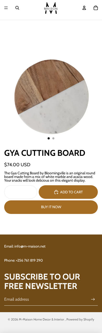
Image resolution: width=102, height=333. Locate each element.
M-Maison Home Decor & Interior (42, 319)
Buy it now (51, 207)
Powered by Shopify (80, 319)
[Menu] (6, 8)
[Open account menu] (84, 8)
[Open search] (17, 8)
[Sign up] (93, 299)
